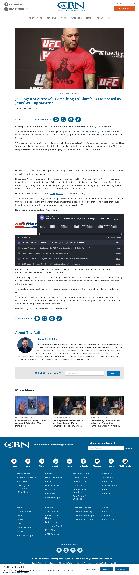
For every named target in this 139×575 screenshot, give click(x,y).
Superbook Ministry (82, 511)
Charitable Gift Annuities (80, 490)
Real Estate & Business (80, 497)
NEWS (20, 507)
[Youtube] (59, 550)
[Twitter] (63, 119)
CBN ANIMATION (82, 507)
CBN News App (25, 535)
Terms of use (24, 563)
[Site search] (109, 19)
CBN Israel (22, 481)
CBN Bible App (52, 497)
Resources (50, 493)
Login (132, 3)
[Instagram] (73, 550)
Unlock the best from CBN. (48, 373)
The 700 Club (35, 18)
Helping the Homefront (23, 486)
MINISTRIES (23, 473)
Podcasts (105, 515)
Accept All (121, 569)
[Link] (78, 119)
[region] (69, 569)
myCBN (114, 563)
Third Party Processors (84, 563)
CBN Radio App (108, 519)
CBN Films (22, 492)
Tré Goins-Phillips (26, 108)
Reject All (106, 569)
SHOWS (49, 507)
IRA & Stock (79, 485)
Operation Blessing (26, 477)
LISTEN (89, 18)
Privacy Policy (37, 563)
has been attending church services (98, 131)
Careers (104, 489)
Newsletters (107, 477)
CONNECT (106, 473)
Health (20, 523)
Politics (21, 531)
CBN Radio (106, 511)
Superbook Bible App (83, 515)
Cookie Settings (91, 569)
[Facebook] (56, 119)
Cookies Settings (101, 563)
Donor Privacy (50, 563)
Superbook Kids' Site (83, 519)
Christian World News (52, 516)
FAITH (63, 18)
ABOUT (100, 18)
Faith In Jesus (52, 485)
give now (124, 8)
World (20, 515)
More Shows (51, 530)
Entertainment (24, 527)
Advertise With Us (110, 485)
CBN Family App (53, 534)
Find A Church (52, 489)
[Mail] (71, 119)
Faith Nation (51, 522)
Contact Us (118, 3)
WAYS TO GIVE (81, 473)
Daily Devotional (53, 477)
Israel (20, 519)
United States (24, 511)
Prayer (48, 481)
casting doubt (56, 193)
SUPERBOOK (76, 18)
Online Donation (81, 477)
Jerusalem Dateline (54, 526)
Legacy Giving (80, 481)
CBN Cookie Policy (66, 563)
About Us (105, 493)
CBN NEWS (51, 18)
